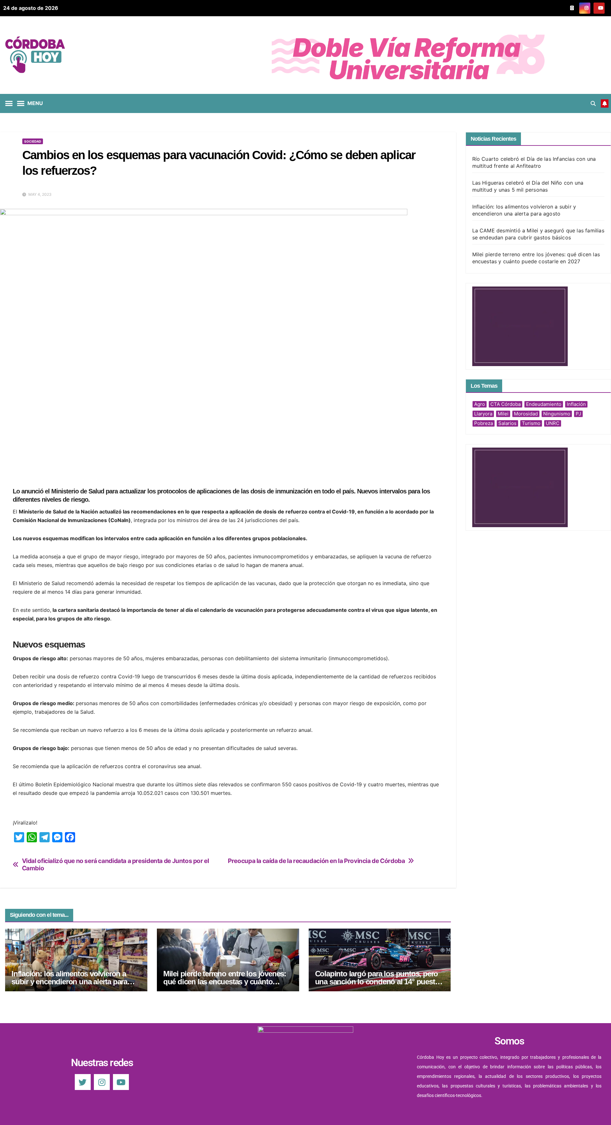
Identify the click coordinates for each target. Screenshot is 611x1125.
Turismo (531, 423)
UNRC (552, 423)
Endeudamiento (543, 404)
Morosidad (526, 414)
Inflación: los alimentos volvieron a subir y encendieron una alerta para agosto (69, 981)
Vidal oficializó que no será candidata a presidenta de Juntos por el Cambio (115, 864)
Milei (503, 414)
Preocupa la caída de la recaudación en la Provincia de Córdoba (316, 861)
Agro (479, 404)
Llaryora (483, 414)
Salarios (507, 423)
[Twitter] (83, 1082)
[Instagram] (102, 1082)
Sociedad (32, 141)
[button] (593, 103)
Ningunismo (556, 414)
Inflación (576, 404)
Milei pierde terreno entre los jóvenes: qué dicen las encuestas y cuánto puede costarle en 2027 (224, 981)
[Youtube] (121, 1082)
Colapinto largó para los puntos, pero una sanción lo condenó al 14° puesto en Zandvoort (377, 981)
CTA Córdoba (505, 404)
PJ (578, 414)
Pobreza (483, 423)
